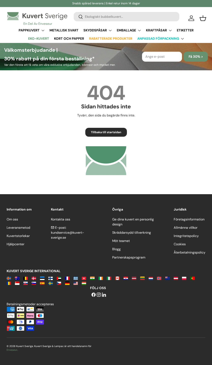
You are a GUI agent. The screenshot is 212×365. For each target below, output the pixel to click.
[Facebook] (94, 295)
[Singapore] (17, 283)
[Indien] (92, 278)
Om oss (12, 219)
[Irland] (101, 278)
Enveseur (12, 350)
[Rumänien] (9, 283)
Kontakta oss (60, 219)
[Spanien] (42, 283)
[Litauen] (142, 278)
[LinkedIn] (104, 295)
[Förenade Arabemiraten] (59, 278)
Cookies (180, 244)
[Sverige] (50, 283)
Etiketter (185, 30)
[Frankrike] (67, 278)
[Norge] (159, 278)
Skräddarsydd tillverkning (131, 232)
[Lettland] (134, 278)
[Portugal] (192, 278)
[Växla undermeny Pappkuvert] (42, 30)
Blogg (116, 249)
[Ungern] (84, 283)
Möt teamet (121, 241)
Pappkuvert (29, 30)
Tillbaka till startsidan (106, 132)
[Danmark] (34, 278)
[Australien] (17, 278)
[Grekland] (75, 278)
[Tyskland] (67, 283)
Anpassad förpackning (158, 38)
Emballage (126, 30)
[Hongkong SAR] (84, 278)
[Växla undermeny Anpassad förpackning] (182, 38)
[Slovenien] (34, 283)
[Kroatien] (126, 278)
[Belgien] (25, 278)
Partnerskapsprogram (128, 257)
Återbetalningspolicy (189, 252)
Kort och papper (69, 38)
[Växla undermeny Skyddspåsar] (110, 30)
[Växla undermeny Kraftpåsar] (170, 30)
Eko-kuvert (38, 38)
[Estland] (42, 278)
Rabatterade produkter (110, 38)
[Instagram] (99, 295)
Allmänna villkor (186, 227)
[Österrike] (176, 278)
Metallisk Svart (63, 30)
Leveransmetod (18, 227)
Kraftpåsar (156, 30)
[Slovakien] (25, 283)
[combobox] (126, 16)
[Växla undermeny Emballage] (139, 30)
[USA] (75, 283)
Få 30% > (196, 56)
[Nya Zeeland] (167, 278)
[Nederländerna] (151, 278)
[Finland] (50, 278)
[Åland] (9, 278)
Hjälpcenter (15, 244)
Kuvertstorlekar (18, 236)
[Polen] (184, 278)
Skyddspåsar (95, 30)
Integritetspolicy (186, 236)
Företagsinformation (189, 219)
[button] (202, 18)
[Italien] (109, 278)
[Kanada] (117, 278)
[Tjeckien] (59, 283)
